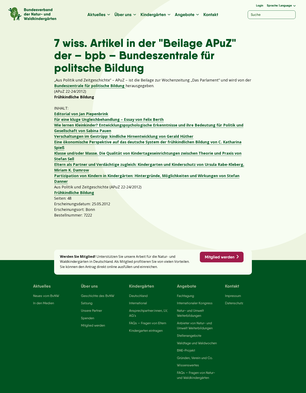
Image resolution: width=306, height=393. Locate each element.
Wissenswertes (188, 365)
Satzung (86, 303)
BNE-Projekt (186, 350)
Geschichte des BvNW (97, 296)
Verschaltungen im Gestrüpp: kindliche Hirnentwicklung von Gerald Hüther (123, 136)
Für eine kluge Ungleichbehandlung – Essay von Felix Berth (109, 119)
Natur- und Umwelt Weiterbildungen (190, 313)
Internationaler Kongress (195, 303)
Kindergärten (153, 14)
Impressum (233, 296)
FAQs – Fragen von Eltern (147, 323)
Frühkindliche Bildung (74, 192)
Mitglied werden (219, 256)
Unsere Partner (91, 310)
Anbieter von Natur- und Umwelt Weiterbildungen (195, 325)
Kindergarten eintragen (146, 330)
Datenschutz (234, 303)
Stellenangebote (189, 335)
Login (259, 5)
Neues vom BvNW (46, 296)
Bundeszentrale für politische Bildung (90, 85)
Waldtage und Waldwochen (197, 343)
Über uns (123, 14)
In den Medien (43, 303)
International (138, 303)
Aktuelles (96, 14)
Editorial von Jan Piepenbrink (81, 113)
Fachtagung (185, 296)
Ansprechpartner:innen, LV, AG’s (148, 313)
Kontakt (210, 14)
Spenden (87, 318)
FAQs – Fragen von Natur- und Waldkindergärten (196, 375)
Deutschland (138, 296)
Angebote (184, 14)
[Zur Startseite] (32, 14)
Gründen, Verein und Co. (195, 358)
